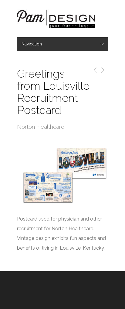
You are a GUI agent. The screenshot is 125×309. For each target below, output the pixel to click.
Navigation (32, 44)
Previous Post (93, 70)
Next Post (102, 70)
